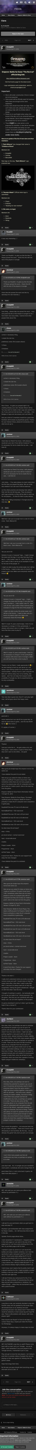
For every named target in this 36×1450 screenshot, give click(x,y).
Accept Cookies (7, 1447)
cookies (12, 1438)
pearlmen (10, 690)
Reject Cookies (20, 1447)
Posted (13, 49)
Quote (6, 227)
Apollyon (10, 1019)
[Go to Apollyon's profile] (3, 1020)
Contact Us (23, 1432)
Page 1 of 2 (18, 40)
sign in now (10, 1393)
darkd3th (10, 1184)
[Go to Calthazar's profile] (3, 1298)
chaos (9, 328)
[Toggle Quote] (4, 277)
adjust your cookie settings (23, 1440)
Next (29, 40)
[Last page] (33, 40)
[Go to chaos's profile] (3, 329)
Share (9, 1415)
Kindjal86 (6, 26)
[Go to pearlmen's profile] (3, 691)
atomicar (10, 270)
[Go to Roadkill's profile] (3, 233)
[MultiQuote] (2, 227)
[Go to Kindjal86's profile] (3, 48)
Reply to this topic (18, 34)
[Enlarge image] (18, 61)
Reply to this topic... (11, 1404)
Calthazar (10, 1297)
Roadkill (9, 232)
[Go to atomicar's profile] (3, 271)
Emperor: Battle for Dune (18, 27)
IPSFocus (14, 1432)
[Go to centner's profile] (3, 435)
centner (9, 434)
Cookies (29, 1432)
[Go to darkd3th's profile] (3, 1185)
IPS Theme (7, 1432)
